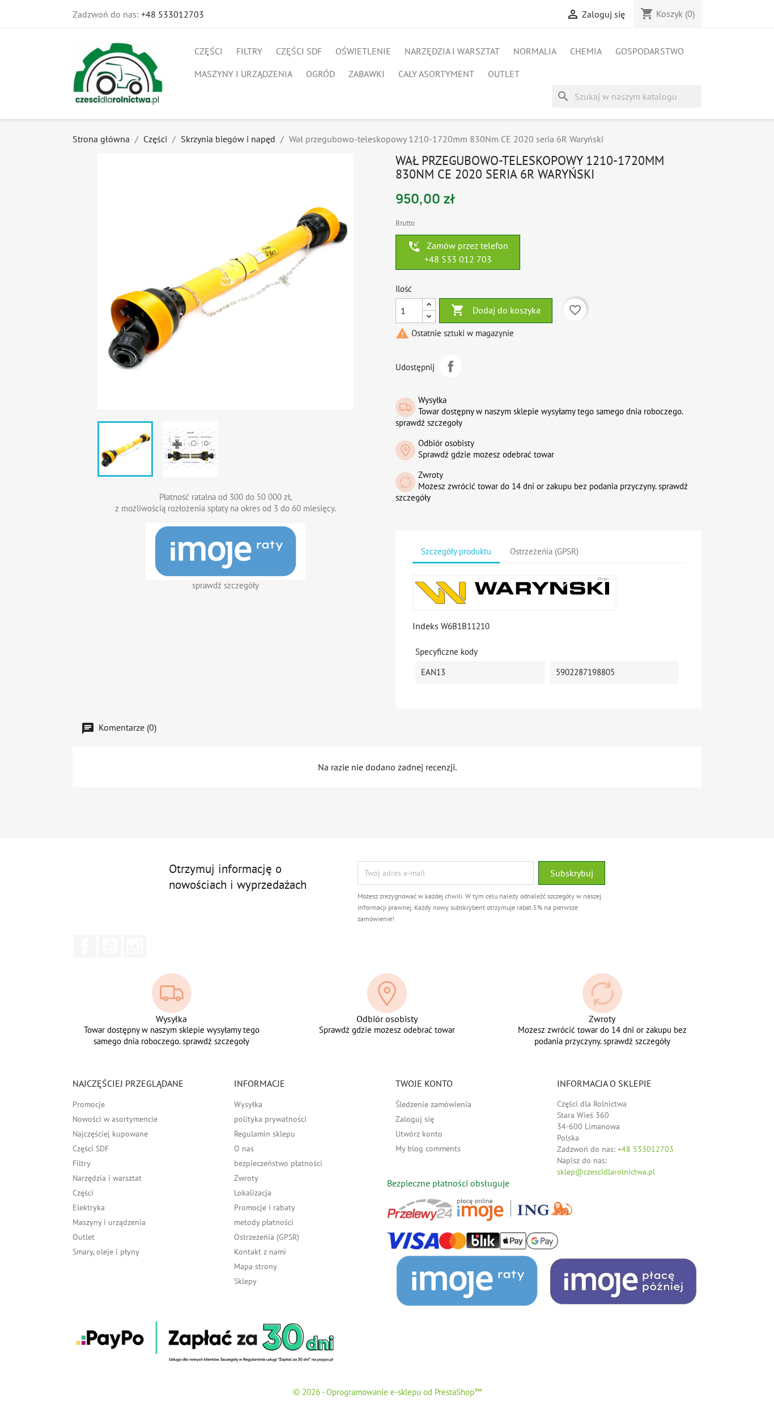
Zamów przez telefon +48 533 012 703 (457, 252)
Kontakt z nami (260, 1252)
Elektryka (89, 1207)
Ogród (320, 73)
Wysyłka (248, 1104)
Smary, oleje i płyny (106, 1252)
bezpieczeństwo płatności (278, 1163)
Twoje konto (424, 1083)
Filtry (249, 51)
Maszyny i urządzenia (243, 73)
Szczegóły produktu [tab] (456, 551)
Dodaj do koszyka (496, 310)
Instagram (135, 946)
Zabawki (366, 73)
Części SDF (299, 51)
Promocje (89, 1104)
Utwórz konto (419, 1134)
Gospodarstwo (649, 51)
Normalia (534, 51)
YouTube (110, 946)
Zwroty (246, 1178)
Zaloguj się (414, 1119)
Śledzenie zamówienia (433, 1104)
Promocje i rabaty (264, 1207)
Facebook (85, 946)
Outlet (504, 73)
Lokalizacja (252, 1193)
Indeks (425, 626)
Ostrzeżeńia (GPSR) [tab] (544, 551)
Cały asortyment (436, 73)
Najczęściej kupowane (110, 1134)
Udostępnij (450, 366)
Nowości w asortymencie (115, 1119)
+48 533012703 (172, 14)
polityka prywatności (270, 1119)
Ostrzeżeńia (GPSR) (266, 1237)
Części (208, 51)
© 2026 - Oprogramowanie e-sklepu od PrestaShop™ (387, 1392)
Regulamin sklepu (264, 1134)
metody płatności (264, 1222)
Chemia (586, 51)
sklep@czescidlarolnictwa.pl (606, 1172)
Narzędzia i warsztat (452, 51)
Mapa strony (255, 1266)
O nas (244, 1148)
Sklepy (245, 1281)
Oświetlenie (363, 51)
